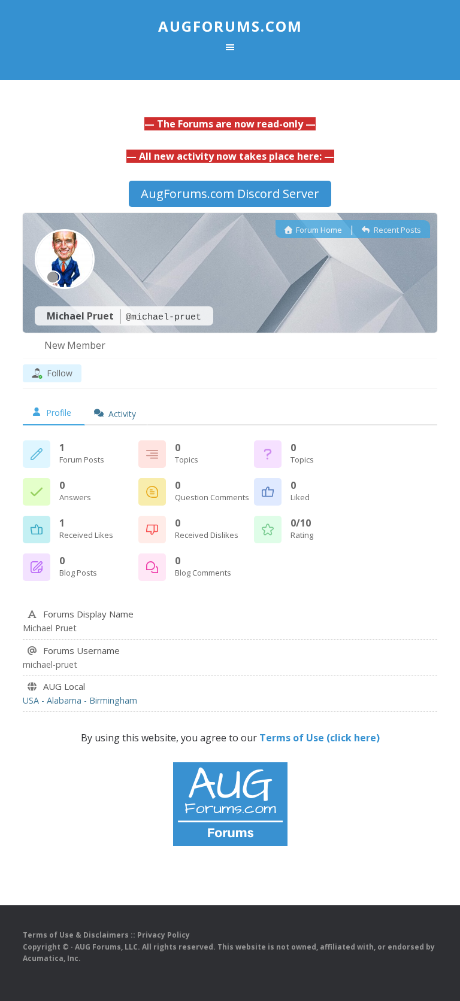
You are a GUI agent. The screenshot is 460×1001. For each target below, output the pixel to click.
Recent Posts (396, 229)
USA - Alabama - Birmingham (80, 700)
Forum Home (318, 229)
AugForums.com (230, 26)
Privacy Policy (163, 935)
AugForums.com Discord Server (230, 193)
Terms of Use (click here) (319, 737)
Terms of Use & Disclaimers (76, 935)
